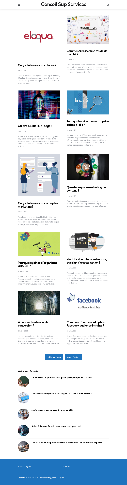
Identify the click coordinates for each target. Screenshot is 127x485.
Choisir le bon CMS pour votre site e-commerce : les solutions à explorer (67, 442)
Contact (67, 466)
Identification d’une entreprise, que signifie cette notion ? (87, 260)
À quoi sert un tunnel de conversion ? (33, 323)
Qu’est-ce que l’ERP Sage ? (35, 126)
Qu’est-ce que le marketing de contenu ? (86, 188)
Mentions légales (25, 466)
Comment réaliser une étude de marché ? (87, 52)
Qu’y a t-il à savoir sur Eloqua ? (37, 65)
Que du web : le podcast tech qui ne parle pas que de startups (62, 377)
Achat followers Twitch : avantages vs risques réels (56, 426)
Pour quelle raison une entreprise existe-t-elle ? (88, 122)
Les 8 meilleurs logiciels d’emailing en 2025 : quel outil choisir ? (62, 393)
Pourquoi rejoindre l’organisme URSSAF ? (37, 264)
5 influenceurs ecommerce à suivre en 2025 (53, 410)
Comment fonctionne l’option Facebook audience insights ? (86, 323)
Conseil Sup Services (63, 4)
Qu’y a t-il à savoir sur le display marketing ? (38, 204)
